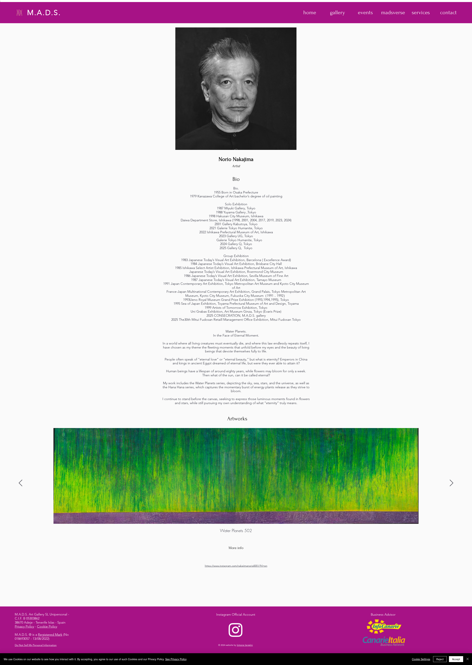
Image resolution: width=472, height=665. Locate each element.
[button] (337, 12)
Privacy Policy (24, 626)
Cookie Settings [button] (421, 659)
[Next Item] (451, 483)
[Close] (467, 659)
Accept (456, 659)
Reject (440, 659)
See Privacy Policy (176, 659)
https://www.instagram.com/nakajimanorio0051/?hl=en (236, 565)
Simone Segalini (245, 645)
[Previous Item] (20, 483)
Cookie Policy (47, 626)
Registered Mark (50, 635)
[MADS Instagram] (235, 629)
